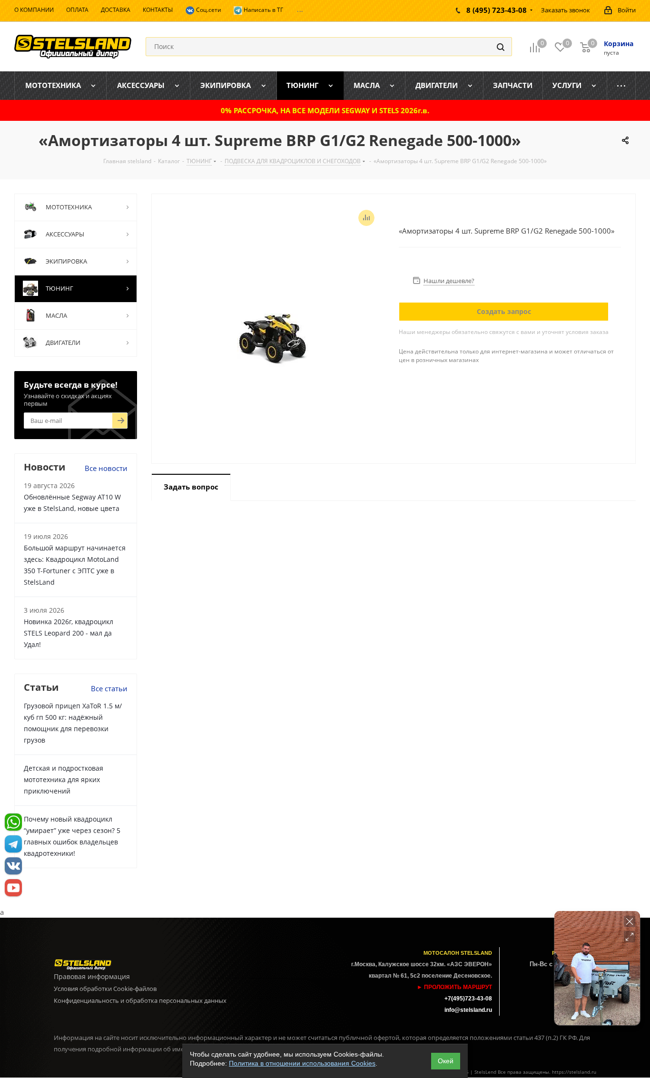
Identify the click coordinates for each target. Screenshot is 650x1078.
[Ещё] (621, 85)
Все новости (106, 468)
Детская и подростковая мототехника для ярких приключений (63, 779)
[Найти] (500, 46)
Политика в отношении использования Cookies (302, 1063)
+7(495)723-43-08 (468, 998)
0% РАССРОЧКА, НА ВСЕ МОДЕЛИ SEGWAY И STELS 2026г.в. (325, 110)
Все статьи (109, 688)
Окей (445, 1061)
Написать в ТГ (262, 10)
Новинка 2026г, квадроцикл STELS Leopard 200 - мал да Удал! (68, 633)
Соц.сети (208, 10)
